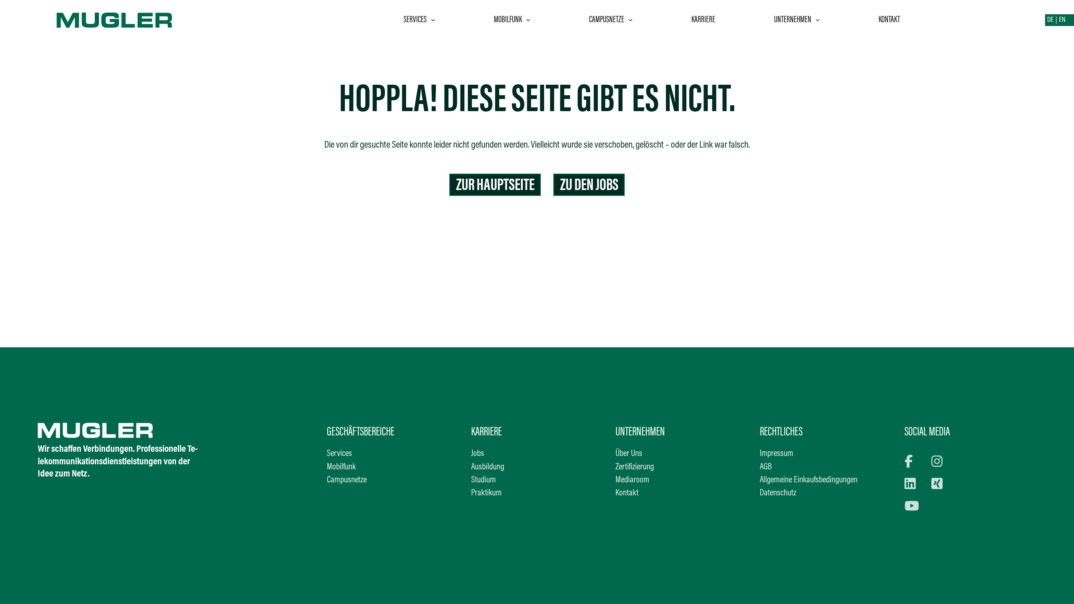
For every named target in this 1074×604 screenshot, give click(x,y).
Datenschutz (778, 493)
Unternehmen (792, 20)
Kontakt (889, 20)
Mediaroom (632, 480)
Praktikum (486, 493)
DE (1050, 20)
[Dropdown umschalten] (433, 20)
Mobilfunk (508, 20)
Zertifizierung (634, 467)
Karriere (703, 20)
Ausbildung (487, 467)
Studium (483, 480)
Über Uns (628, 454)
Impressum (776, 454)
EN (1062, 20)
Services (415, 20)
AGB (766, 467)
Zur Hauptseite (495, 186)
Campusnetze (606, 20)
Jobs (477, 454)
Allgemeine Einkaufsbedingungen (809, 480)
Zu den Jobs (589, 186)
